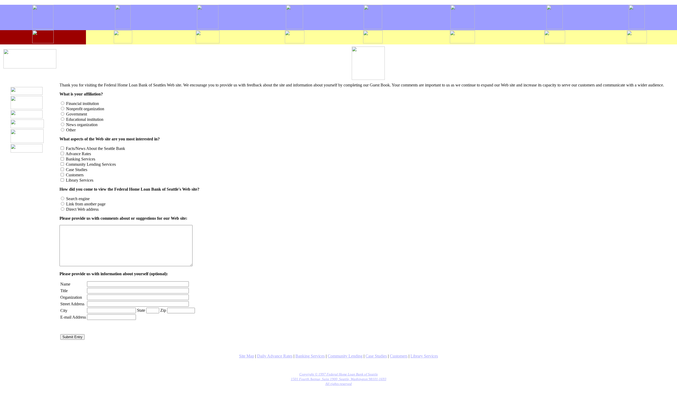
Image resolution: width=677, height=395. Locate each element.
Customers (399, 356)
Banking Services (310, 356)
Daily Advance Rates (274, 356)
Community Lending (345, 356)
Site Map (246, 356)
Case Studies (376, 356)
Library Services (424, 356)
